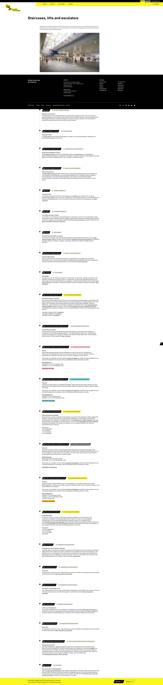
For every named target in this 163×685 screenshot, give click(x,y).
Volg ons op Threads (120, 105)
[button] (156, 4)
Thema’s (52, 4)
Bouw (44, 4)
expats (67, 218)
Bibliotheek (120, 88)
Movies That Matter (47, 221)
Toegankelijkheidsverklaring (58, 105)
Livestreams (121, 87)
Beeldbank (120, 90)
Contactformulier (67, 92)
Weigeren (128, 681)
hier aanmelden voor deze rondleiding (79, 306)
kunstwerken (79, 154)
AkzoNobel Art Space (49, 154)
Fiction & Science (79, 220)
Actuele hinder (121, 82)
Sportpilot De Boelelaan (72, 358)
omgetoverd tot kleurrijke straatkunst (82, 239)
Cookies (38, 105)
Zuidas (142, 1)
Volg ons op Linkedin (131, 105)
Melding (101, 87)
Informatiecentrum (155, 1)
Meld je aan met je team (89, 610)
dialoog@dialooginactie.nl (51, 654)
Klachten (101, 83)
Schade (101, 85)
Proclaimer (48, 105)
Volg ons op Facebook (123, 105)
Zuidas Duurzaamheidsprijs (53, 671)
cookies (37, 680)
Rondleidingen (102, 90)
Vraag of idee (102, 82)
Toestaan (118, 681)
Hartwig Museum (46, 282)
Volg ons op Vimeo (128, 105)
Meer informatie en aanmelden (63, 574)
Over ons (68, 105)
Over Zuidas (61, 4)
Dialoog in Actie (59, 647)
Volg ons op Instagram (126, 105)
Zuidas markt (47, 136)
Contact (71, 4)
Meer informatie (83, 262)
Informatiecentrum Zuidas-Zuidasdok (82, 420)
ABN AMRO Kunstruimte (50, 174)
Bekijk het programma (59, 221)
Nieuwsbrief (121, 85)
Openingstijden (67, 89)
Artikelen (120, 83)
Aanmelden (61, 312)
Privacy (43, 105)
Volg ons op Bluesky (134, 105)
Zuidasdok (147, 1)
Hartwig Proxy (76, 556)
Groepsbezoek (102, 88)
